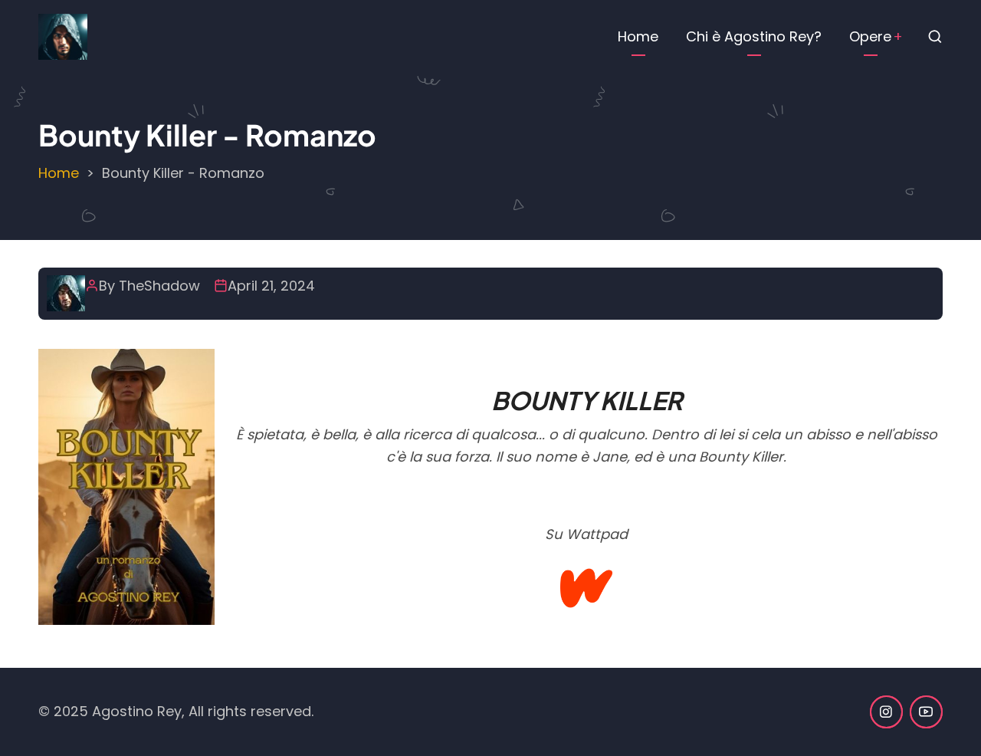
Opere (870, 36)
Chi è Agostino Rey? (754, 36)
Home (638, 36)
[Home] (62, 35)
